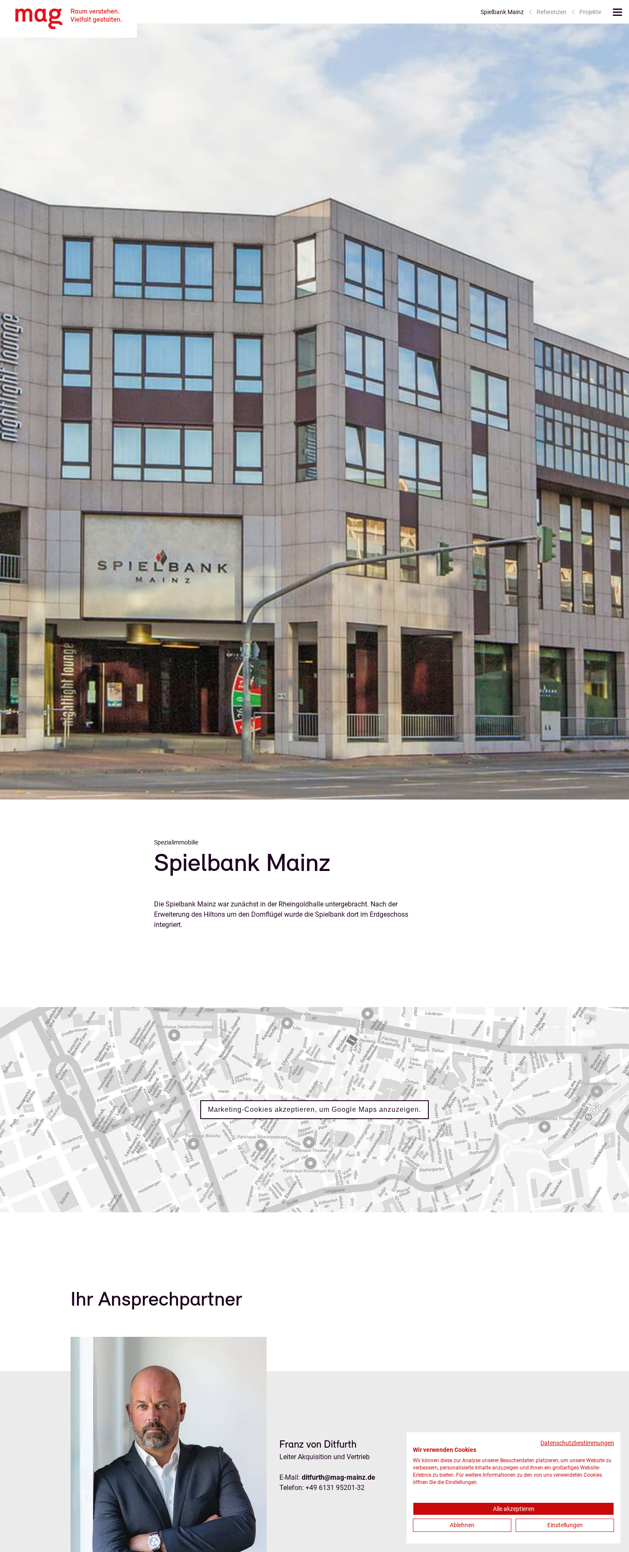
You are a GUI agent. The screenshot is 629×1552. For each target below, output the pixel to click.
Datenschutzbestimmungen (577, 1442)
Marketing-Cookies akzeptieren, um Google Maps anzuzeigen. (314, 1109)
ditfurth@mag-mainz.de (338, 1477)
